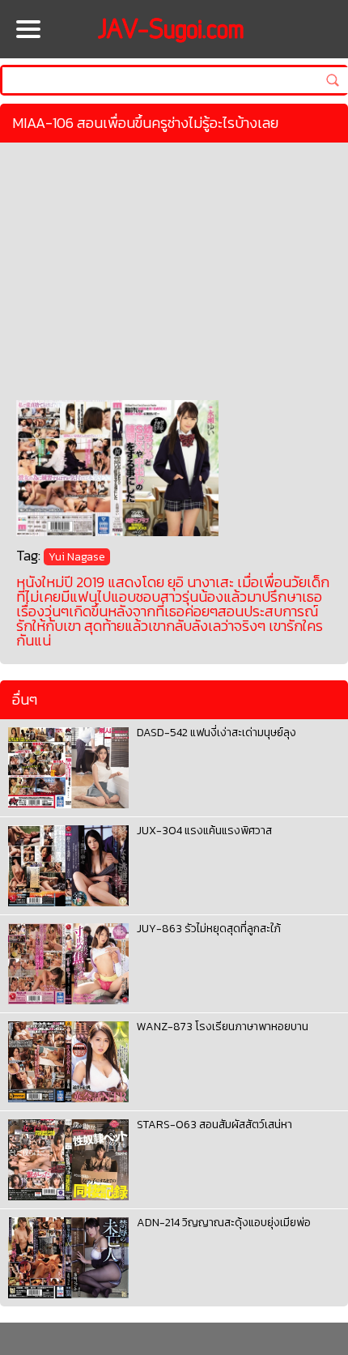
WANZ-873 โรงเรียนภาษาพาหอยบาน (222, 1026)
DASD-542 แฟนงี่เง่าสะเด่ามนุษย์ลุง (216, 732)
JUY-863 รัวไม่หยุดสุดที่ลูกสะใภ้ (209, 928)
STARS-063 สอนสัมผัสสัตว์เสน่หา (214, 1124)
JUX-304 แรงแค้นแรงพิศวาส (204, 830)
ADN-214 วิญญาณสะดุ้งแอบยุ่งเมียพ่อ (224, 1222)
